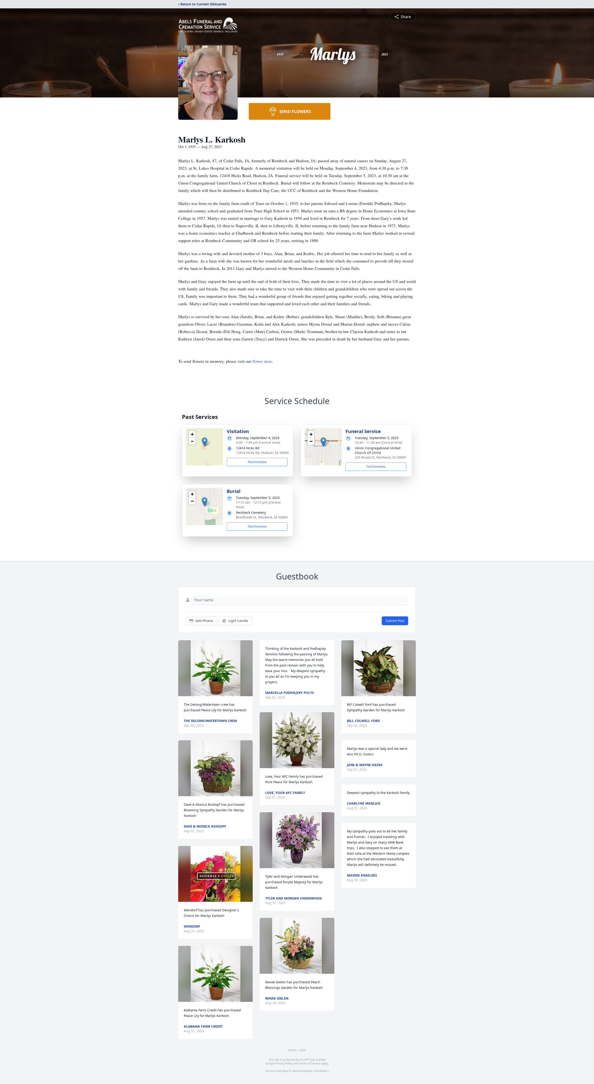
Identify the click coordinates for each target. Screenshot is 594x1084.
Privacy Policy (284, 1063)
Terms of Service (309, 1063)
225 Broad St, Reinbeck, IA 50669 (380, 457)
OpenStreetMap (302, 1071)
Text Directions (257, 462)
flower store (262, 361)
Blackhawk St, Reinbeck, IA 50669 (261, 517)
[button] (204, 442)
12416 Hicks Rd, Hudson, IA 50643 (262, 452)
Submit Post (395, 620)
